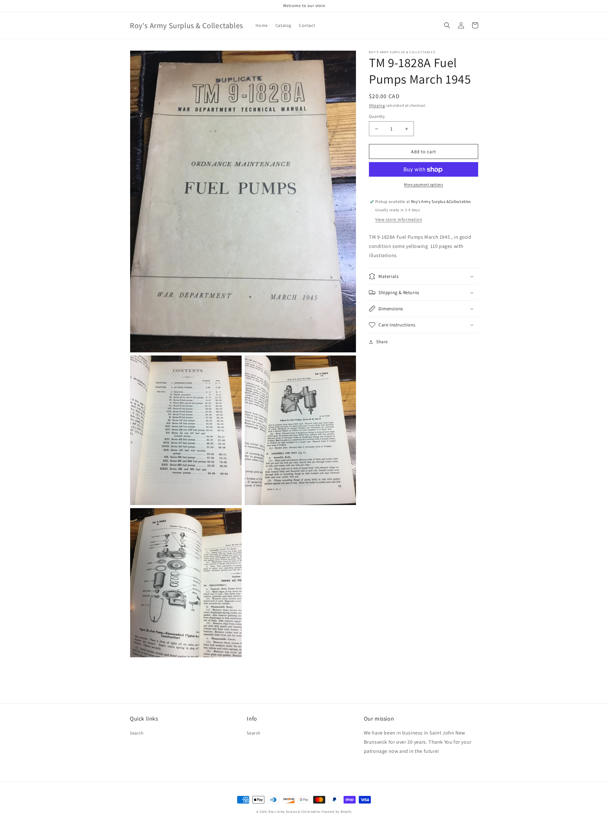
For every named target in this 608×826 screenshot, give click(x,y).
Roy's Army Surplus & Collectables (295, 812)
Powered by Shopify (336, 812)
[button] (447, 25)
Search (137, 733)
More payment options (423, 184)
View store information (398, 220)
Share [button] (382, 341)
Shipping (377, 105)
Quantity (377, 116)
